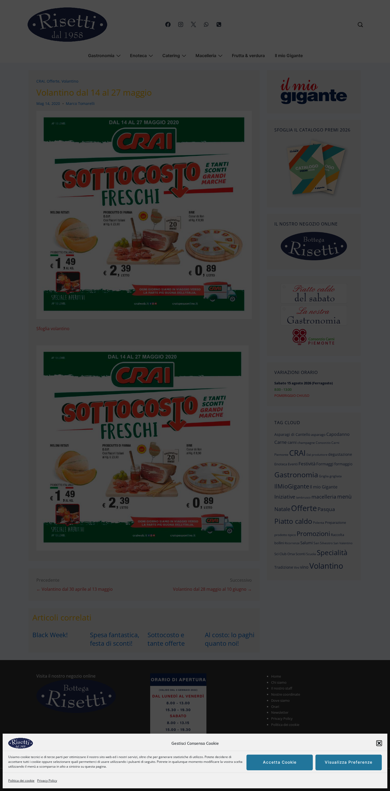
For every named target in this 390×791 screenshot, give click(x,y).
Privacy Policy (47, 780)
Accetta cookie (280, 762)
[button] (379, 743)
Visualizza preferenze (348, 762)
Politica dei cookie (21, 780)
